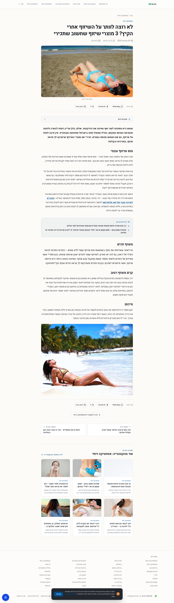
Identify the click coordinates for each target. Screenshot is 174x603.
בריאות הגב (153, 568)
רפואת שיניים (45, 582)
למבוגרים (82, 575)
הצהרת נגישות (46, 596)
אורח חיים (76, 4)
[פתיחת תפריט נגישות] (5, 597)
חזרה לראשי (21, 596)
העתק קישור (79, 106)
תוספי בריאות (117, 585)
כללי (155, 575)
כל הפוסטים (103, 4)
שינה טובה (153, 585)
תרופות (47, 585)
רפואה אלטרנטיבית (79, 582)
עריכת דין (118, 582)
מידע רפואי (117, 578)
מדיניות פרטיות (33, 596)
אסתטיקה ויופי (46, 4)
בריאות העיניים (80, 568)
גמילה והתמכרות (44, 568)
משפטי (47, 578)
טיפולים (47, 571)
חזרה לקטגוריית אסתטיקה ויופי (85, 414)
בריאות (47, 564)
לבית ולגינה (118, 575)
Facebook (101, 106)
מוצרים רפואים (45, 575)
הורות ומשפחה (152, 571)
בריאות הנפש (117, 568)
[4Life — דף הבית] (152, 4)
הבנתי (58, 594)
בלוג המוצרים (81, 564)
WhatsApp (116, 106)
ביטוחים (119, 564)
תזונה (84, 585)
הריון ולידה (118, 571)
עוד (22, 4)
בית (131, 15)
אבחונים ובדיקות (90, 4)
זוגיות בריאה (81, 571)
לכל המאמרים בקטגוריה (53, 454)
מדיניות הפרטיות (70, 594)
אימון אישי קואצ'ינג (62, 4)
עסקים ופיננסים (151, 582)
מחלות (155, 578)
